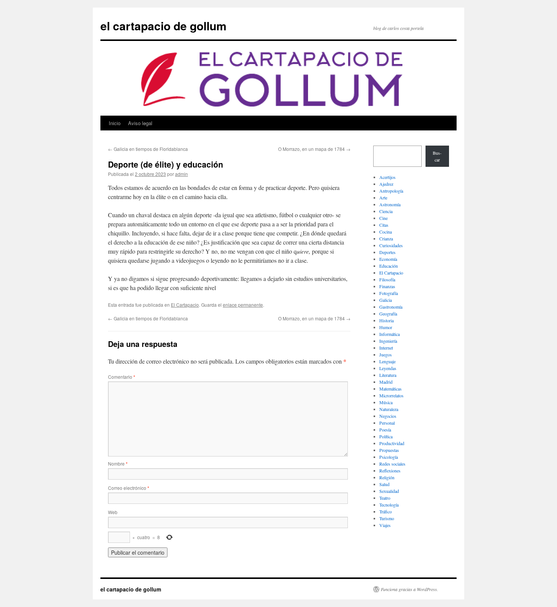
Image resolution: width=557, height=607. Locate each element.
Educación (388, 266)
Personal (387, 423)
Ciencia (386, 211)
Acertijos (387, 177)
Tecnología (389, 505)
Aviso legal (140, 123)
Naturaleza (388, 409)
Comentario (121, 376)
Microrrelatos (391, 395)
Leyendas (387, 368)
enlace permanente (243, 304)
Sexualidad (389, 491)
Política (386, 436)
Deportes (387, 252)
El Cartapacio (185, 304)
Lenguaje (387, 361)
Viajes (385, 525)
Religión (386, 477)
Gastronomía (390, 307)
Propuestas (389, 450)
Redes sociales (392, 464)
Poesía (385, 430)
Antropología (391, 191)
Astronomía (390, 204)
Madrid (386, 382)
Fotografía (388, 293)
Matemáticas (390, 389)
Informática (389, 334)
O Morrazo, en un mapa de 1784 (314, 149)
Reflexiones (390, 470)
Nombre (118, 463)
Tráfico (385, 511)
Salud (384, 484)
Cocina (385, 232)
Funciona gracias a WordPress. (409, 589)
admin (181, 174)
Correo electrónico (128, 488)
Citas (383, 225)
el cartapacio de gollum (163, 25)
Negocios (387, 416)
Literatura (387, 375)
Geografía (388, 314)
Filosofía (387, 279)
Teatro (384, 498)
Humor (385, 327)
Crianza (386, 238)
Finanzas (387, 286)
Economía (388, 259)
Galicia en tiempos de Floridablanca (148, 149)
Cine (383, 218)
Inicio (114, 123)
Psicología (388, 457)
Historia (386, 320)
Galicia (385, 300)
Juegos (385, 354)
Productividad (391, 443)
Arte (383, 197)
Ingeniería (388, 341)
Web (112, 512)
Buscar (437, 156)
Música (386, 402)
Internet (386, 348)
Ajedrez (386, 184)
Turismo (386, 518)
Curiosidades (391, 245)
